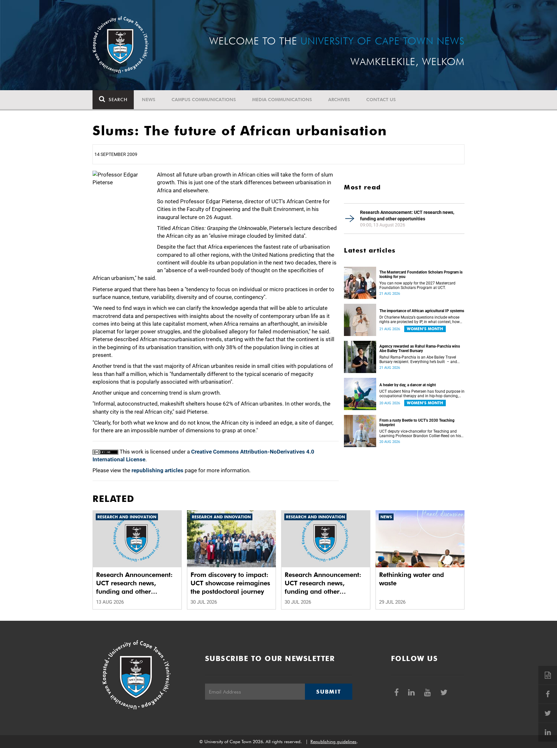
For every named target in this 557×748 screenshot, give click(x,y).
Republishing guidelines (333, 741)
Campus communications (203, 99)
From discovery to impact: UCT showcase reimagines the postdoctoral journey (230, 583)
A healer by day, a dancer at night (407, 385)
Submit (328, 691)
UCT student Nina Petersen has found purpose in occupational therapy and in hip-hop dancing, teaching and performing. (421, 393)
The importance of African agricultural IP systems (421, 311)
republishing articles (157, 470)
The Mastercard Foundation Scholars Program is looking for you (421, 274)
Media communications (282, 99)
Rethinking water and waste (411, 579)
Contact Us (381, 99)
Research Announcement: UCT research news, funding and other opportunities (407, 215)
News (148, 99)
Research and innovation (126, 516)
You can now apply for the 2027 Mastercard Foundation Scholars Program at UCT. (417, 285)
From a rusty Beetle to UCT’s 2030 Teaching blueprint (416, 422)
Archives (339, 99)
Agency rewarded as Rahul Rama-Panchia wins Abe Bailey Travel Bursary (419, 348)
